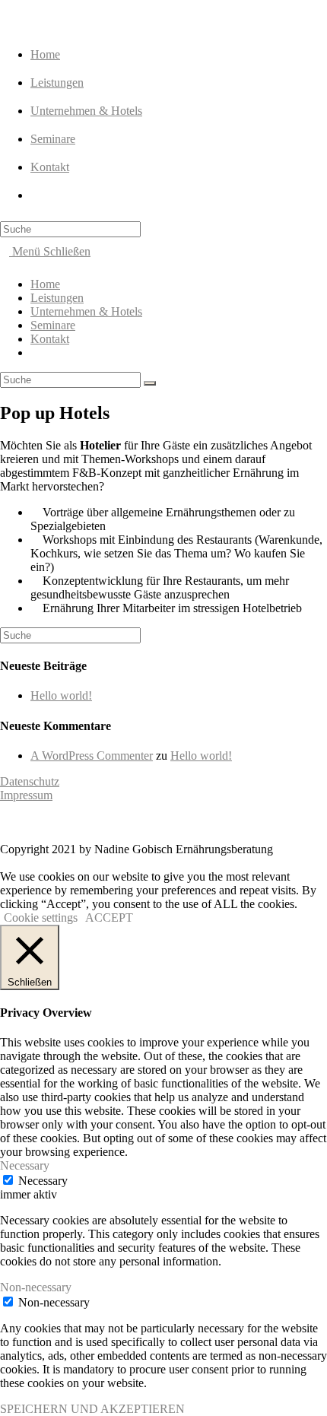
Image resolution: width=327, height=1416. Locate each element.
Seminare (52, 325)
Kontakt (49, 338)
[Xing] (39, 823)
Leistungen (57, 297)
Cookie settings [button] (41, 917)
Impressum (26, 795)
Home (45, 284)
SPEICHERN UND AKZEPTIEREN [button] (92, 1408)
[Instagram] (76, 823)
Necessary (43, 1180)
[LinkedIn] (58, 823)
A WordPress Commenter (91, 755)
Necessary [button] (24, 1165)
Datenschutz (29, 781)
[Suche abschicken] (150, 383)
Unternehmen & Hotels (86, 311)
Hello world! (61, 695)
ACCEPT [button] (109, 917)
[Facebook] (94, 823)
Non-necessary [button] (35, 1287)
